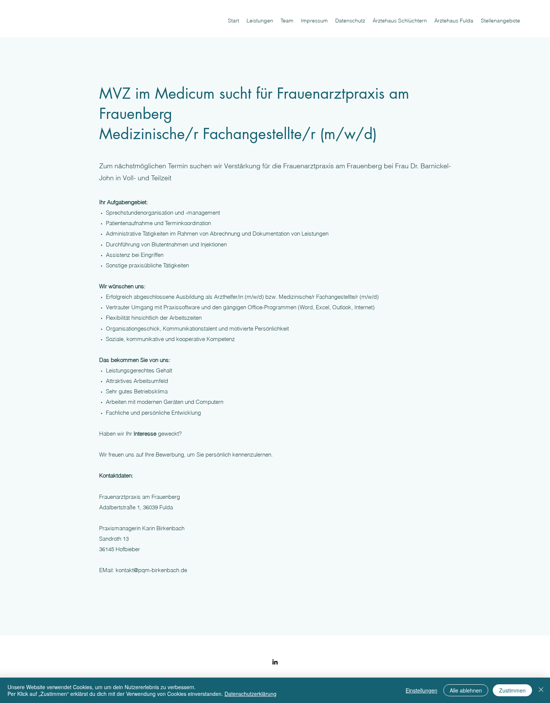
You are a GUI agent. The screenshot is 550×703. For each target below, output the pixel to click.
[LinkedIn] (275, 662)
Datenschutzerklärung (250, 693)
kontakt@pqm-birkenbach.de (151, 570)
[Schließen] (541, 690)
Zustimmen (512, 690)
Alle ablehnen (466, 690)
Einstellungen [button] (421, 690)
